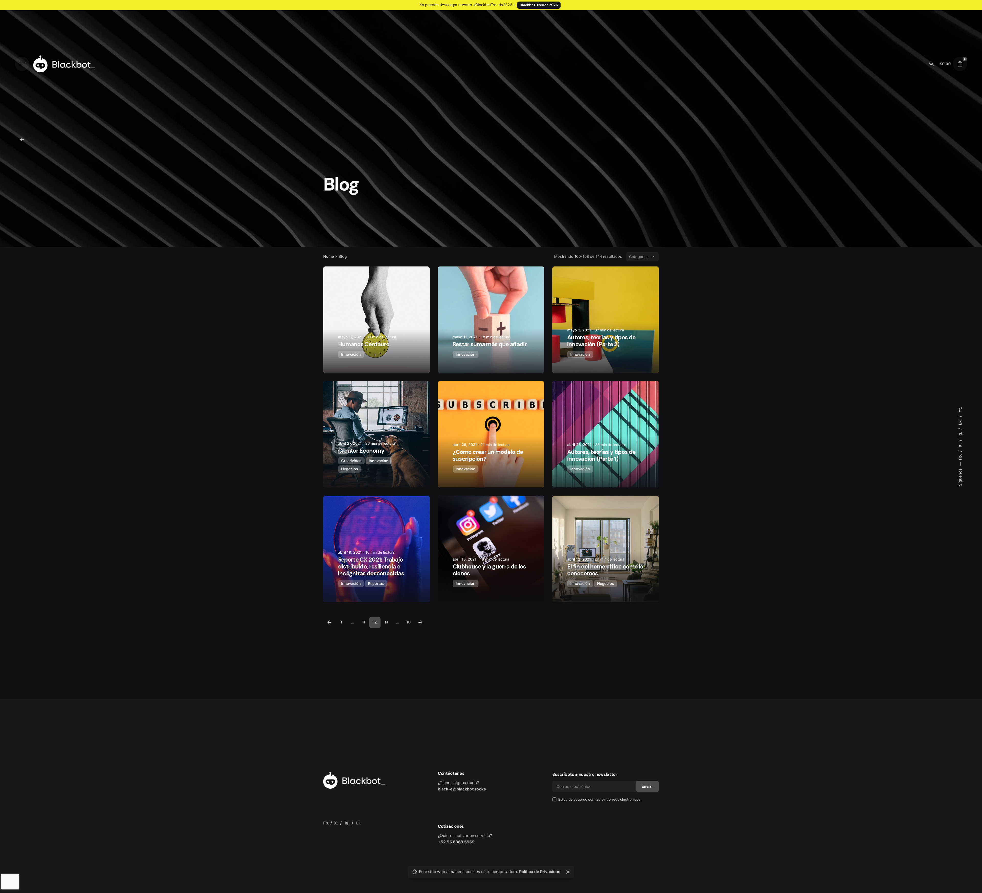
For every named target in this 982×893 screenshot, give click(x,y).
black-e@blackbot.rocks (462, 789)
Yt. (960, 409)
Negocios (349, 469)
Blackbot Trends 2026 (539, 5)
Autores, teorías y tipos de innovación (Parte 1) (601, 455)
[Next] (420, 622)
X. (960, 444)
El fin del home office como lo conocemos (605, 570)
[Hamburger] (22, 64)
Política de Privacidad (540, 871)
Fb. (960, 456)
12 (375, 622)
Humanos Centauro (363, 344)
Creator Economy (361, 450)
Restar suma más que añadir (490, 344)
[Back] (22, 139)
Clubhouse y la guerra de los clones (489, 570)
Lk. (960, 421)
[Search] (931, 64)
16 (409, 622)
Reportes (376, 583)
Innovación (351, 354)
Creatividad (351, 461)
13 (386, 622)
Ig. (960, 434)
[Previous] (329, 622)
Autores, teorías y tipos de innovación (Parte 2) (601, 341)
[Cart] (960, 64)
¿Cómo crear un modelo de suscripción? (488, 455)
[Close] (568, 872)
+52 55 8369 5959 (456, 842)
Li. (358, 823)
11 (363, 622)
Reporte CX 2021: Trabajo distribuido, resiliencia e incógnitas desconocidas (371, 566)
